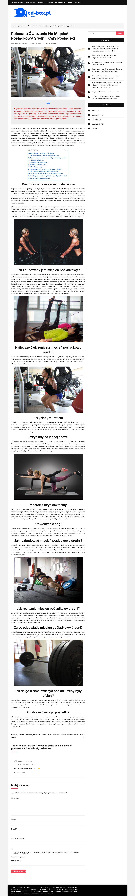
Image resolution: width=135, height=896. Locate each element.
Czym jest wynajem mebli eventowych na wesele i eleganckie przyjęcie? (106, 77)
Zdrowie (50, 2)
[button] (65, 150)
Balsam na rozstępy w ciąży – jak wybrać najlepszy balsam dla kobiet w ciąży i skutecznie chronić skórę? (106, 85)
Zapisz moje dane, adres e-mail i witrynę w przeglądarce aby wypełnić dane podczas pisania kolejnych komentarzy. (46, 853)
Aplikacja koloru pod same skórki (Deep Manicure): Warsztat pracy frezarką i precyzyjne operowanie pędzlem (106, 48)
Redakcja (78, 2)
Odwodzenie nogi (36, 167)
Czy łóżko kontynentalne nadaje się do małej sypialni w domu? (107, 63)
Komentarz (15, 798)
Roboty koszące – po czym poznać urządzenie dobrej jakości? (104, 56)
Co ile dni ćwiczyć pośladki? (40, 178)
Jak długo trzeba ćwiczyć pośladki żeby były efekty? (48, 176)
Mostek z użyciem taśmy (38, 164)
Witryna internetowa (18, 838)
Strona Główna (18, 2)
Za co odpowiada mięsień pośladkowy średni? (46, 173)
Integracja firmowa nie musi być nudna (105, 92)
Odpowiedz (21, 773)
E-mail (14, 829)
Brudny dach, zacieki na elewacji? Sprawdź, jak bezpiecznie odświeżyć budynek (107, 70)
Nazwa (14, 819)
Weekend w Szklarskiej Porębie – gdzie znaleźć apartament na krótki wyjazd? (106, 97)
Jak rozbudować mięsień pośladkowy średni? (46, 169)
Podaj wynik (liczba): (18, 857)
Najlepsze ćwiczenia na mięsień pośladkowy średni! (48, 158)
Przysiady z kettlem (37, 160)
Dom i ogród (30, 2)
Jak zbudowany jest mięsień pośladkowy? (44, 155)
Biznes (70, 2)
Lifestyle (41, 2)
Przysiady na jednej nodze (39, 162)
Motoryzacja (60, 2)
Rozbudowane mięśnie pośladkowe (41, 153)
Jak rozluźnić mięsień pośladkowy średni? (44, 171)
